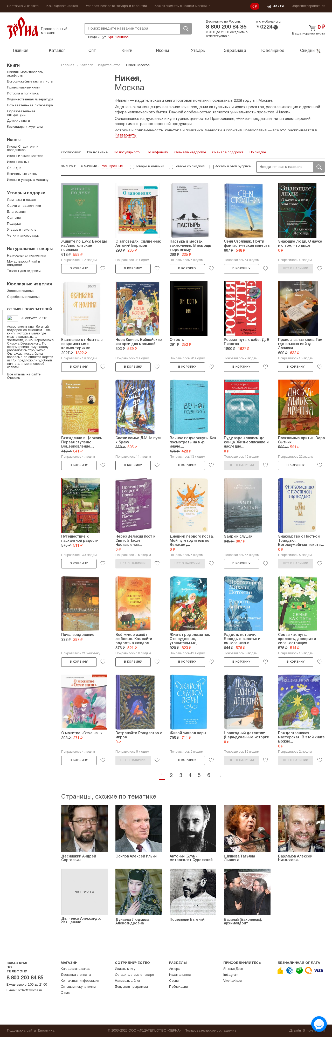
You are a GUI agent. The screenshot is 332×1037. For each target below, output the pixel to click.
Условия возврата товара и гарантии (116, 6)
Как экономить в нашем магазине (183, 6)
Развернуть (125, 135)
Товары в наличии (149, 166)
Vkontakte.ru (232, 981)
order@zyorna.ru (218, 36)
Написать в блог (127, 981)
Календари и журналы (25, 126)
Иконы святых (18, 162)
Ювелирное (272, 51)
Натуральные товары (30, 249)
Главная (20, 51)
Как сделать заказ (62, 6)
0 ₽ (255, 6)
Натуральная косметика (26, 255)
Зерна (22, 28)
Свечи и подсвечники (24, 206)
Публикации (178, 986)
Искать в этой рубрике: (233, 166)
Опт (92, 51)
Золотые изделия (20, 291)
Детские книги (18, 120)
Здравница (235, 51)
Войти (278, 6)
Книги (126, 51)
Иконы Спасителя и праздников (22, 148)
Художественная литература (30, 99)
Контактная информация (80, 981)
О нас (65, 992)
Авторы (174, 969)
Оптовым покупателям (78, 986)
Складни (14, 168)
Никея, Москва (138, 65)
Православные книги (23, 87)
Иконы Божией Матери (25, 156)
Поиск (185, 28)
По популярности (127, 152)
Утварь (198, 51)
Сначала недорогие (190, 152)
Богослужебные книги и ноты (30, 81)
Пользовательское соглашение (210, 1030)
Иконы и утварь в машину (28, 180)
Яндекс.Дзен (233, 969)
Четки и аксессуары (23, 235)
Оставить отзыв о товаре (134, 975)
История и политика (23, 93)
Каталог (57, 51)
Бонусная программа (131, 986)
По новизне (97, 152)
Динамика (46, 1030)
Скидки (307, 51)
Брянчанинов (118, 37)
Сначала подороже (227, 152)
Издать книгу (125, 969)
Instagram (230, 975)
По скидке (258, 152)
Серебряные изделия (23, 297)
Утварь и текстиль (21, 229)
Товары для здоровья (24, 271)
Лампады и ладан (21, 200)
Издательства (109, 65)
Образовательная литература (21, 113)
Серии (174, 981)
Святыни (14, 217)
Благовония (16, 212)
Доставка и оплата (23, 6)
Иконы (162, 51)
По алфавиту (157, 152)
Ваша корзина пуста (308, 33)
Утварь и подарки (26, 193)
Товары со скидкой (189, 166)
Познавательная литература (30, 105)
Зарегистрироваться (309, 6)
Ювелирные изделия (29, 284)
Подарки (14, 223)
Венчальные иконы (22, 174)
